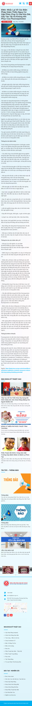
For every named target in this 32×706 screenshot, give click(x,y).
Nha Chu (7, 648)
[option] (16, 569)
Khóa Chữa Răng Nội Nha (11, 687)
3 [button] (7, 572)
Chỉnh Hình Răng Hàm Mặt (12, 635)
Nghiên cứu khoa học (10, 695)
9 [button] (21, 572)
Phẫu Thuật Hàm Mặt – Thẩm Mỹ (13, 651)
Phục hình (7, 656)
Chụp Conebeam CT (10, 640)
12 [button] (28, 572)
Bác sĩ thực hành (9, 676)
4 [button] (9, 572)
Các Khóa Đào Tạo (10, 692)
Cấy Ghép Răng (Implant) (11, 632)
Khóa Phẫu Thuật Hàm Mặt (12, 689)
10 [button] (23, 572)
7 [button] (16, 572)
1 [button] (2, 572)
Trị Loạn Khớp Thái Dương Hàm (13, 662)
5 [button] (12, 572)
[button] (1, 569)
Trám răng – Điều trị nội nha (12, 638)
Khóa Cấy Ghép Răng (10, 681)
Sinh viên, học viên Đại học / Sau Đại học (15, 679)
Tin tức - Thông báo (7, 21)
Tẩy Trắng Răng (9, 659)
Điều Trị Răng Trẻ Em (10, 643)
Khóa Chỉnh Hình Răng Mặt (12, 684)
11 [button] (26, 572)
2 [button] (5, 572)
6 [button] (14, 572)
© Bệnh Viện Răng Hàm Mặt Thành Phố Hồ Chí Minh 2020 (16, 703)
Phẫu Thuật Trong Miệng (11, 654)
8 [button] (19, 572)
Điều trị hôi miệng (9, 646)
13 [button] (15, 574)
